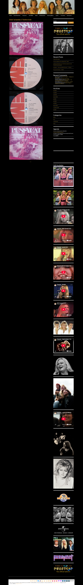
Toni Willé (31, 15)
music (54, 123)
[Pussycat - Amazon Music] (63, 581)
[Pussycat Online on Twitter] (36, 581)
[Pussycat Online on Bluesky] (38, 581)
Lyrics (57, 15)
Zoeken (55, 21)
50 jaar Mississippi (56, 59)
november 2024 (56, 107)
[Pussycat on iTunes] (52, 581)
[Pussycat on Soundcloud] (44, 581)
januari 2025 (55, 105)
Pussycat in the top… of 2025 (58, 69)
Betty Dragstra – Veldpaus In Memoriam (64, 77)
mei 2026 (55, 92)
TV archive (63, 15)
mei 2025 (55, 103)
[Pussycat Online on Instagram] (34, 581)
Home (10, 15)
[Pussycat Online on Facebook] (32, 581)
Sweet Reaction (17, 15)
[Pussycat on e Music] (67, 581)
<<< (30, 161)
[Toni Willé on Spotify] (50, 581)
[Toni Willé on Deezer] (60, 581)
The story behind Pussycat (58, 132)
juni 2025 (55, 101)
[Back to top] (80, 582)
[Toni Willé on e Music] (69, 581)
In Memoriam (42, 15)
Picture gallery (50, 15)
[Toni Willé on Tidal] (73, 581)
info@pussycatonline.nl (56, 582)
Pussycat (25, 15)
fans (54, 119)
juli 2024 (54, 109)
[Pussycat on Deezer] (58, 581)
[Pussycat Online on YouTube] (42, 581)
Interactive (69, 15)
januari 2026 (55, 96)
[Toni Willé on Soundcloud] (47, 581)
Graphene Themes (19, 583)
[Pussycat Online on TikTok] (40, 581)
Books (54, 117)
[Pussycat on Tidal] (71, 581)
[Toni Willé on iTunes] (56, 581)
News (36, 15)
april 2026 (55, 94)
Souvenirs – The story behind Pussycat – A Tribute (62, 67)
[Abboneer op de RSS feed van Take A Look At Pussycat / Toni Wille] (31, 581)
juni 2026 (55, 90)
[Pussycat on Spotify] (48, 581)
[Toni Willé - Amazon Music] (65, 581)
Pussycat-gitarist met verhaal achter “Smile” (61, 61)
